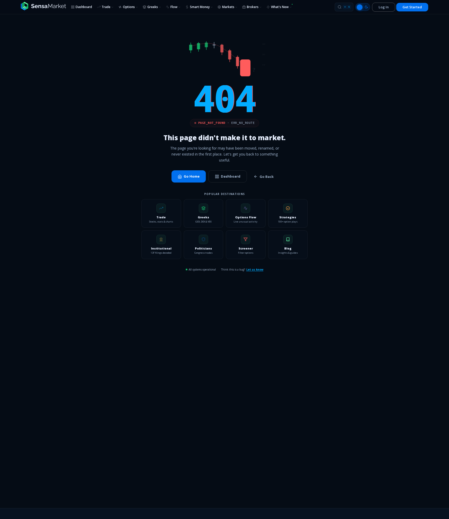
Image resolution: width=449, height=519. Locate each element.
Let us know (254, 269)
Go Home (192, 176)
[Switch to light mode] (362, 7)
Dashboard (84, 7)
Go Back (267, 176)
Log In (384, 7)
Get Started (412, 7)
